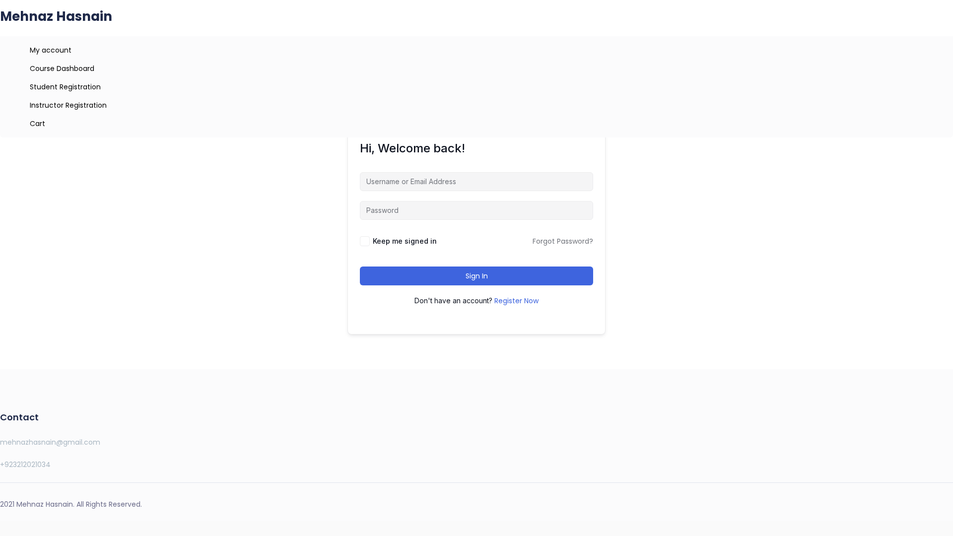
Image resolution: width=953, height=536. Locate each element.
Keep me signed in (405, 241)
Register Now (516, 301)
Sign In (477, 276)
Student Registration (65, 87)
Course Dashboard (62, 68)
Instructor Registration (68, 105)
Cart (37, 124)
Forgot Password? (563, 241)
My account (50, 50)
